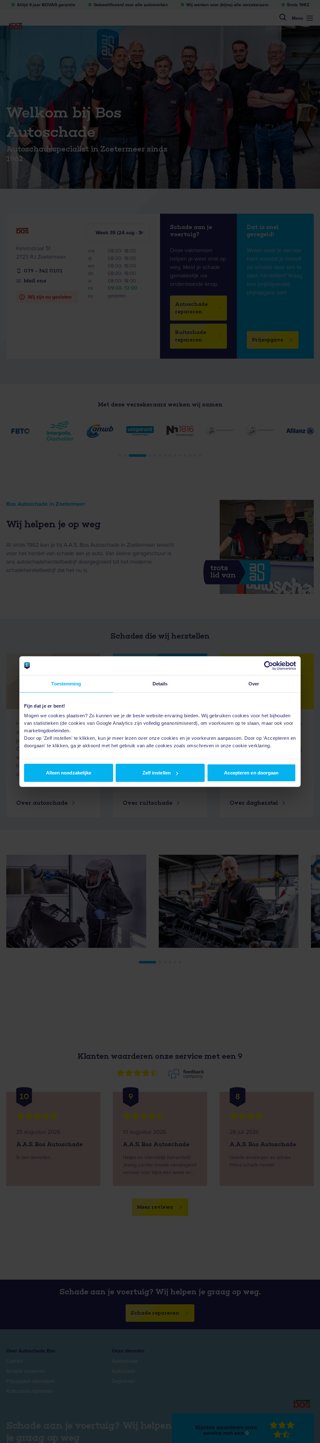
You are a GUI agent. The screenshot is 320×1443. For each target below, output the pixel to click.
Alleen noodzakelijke (69, 772)
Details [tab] (160, 683)
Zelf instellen (156, 772)
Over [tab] (253, 683)
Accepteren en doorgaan (251, 772)
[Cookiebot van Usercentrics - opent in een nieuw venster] (268, 665)
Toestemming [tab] (66, 683)
